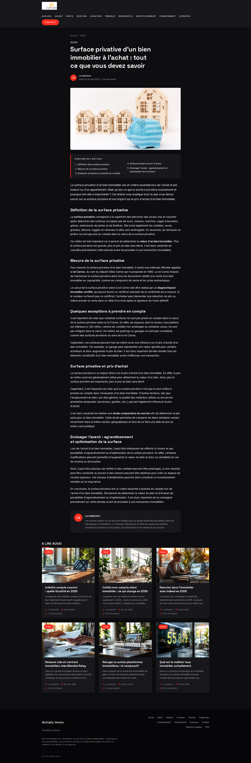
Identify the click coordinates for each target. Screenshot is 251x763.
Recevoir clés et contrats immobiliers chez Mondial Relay (65, 664)
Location (96, 16)
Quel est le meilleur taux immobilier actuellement (175, 664)
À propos (184, 16)
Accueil (47, 16)
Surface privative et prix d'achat (145, 163)
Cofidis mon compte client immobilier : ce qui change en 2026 (125, 589)
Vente (69, 16)
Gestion (82, 16)
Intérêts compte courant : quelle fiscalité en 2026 (61, 589)
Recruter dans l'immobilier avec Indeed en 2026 (176, 589)
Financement (167, 16)
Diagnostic (126, 16)
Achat (59, 16)
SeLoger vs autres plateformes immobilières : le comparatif (122, 664)
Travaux (110, 16)
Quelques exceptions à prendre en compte (99, 173)
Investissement (146, 16)
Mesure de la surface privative (92, 169)
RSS (207, 727)
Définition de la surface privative (93, 164)
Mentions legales (194, 727)
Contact (50, 22)
